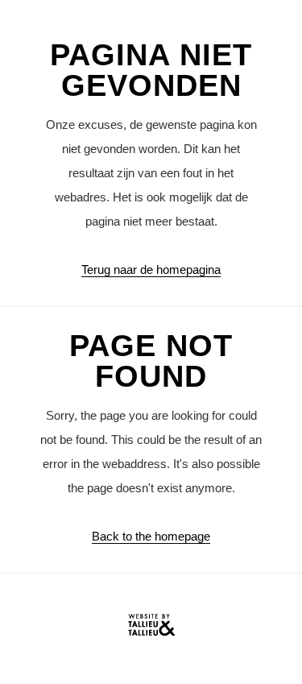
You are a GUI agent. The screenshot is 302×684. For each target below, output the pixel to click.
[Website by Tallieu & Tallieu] (151, 629)
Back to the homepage (151, 536)
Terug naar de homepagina (151, 269)
